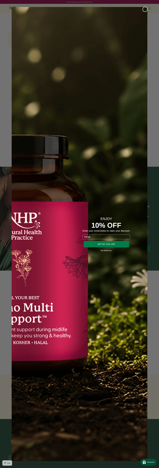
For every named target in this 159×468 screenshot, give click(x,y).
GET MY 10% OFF (106, 244)
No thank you (106, 251)
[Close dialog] (145, 9)
